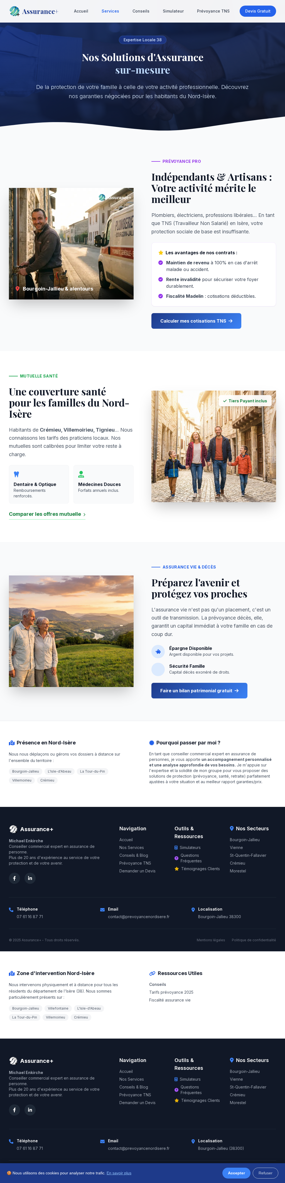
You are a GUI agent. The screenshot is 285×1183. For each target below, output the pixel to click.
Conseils (140, 11)
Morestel (238, 870)
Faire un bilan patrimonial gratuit (196, 690)
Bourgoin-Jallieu (245, 839)
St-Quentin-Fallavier (248, 855)
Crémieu (237, 863)
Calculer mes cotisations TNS (193, 321)
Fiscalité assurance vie (170, 1000)
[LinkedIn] (30, 878)
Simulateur (173, 11)
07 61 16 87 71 (30, 916)
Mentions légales (211, 940)
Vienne (236, 847)
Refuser (265, 1173)
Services (110, 11)
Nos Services (131, 847)
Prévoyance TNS (213, 11)
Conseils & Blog (133, 855)
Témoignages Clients (200, 868)
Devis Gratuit (258, 11)
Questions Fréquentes (191, 858)
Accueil (81, 11)
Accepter (236, 1173)
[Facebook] (14, 878)
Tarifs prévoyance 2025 (171, 992)
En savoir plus (119, 1173)
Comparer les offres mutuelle (45, 514)
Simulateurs (190, 847)
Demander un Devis (137, 870)
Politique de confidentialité (254, 940)
